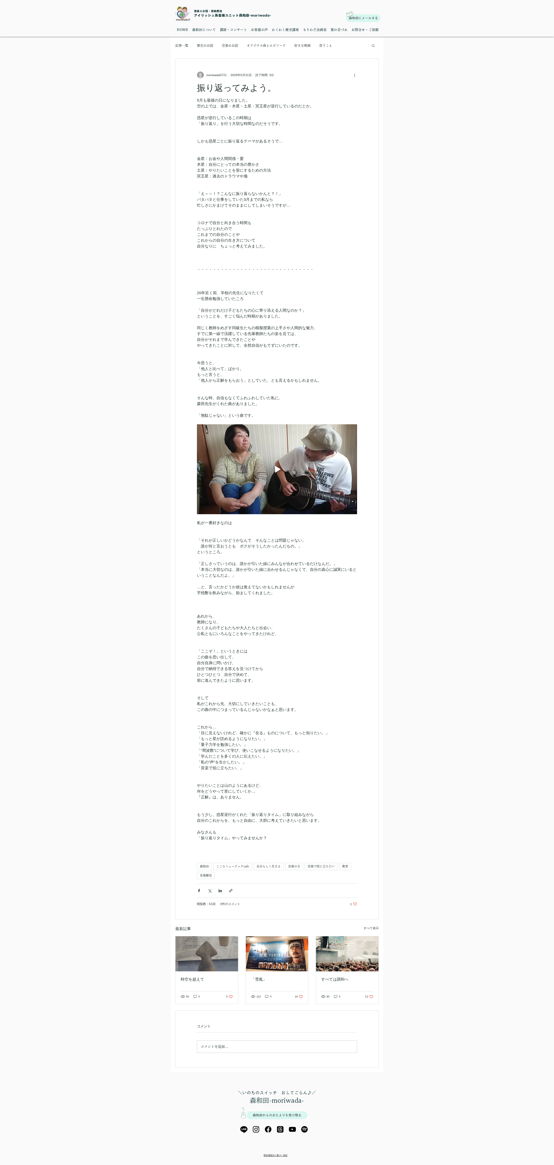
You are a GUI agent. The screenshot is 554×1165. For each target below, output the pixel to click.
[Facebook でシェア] (199, 891)
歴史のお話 (205, 45)
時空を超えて (192, 979)
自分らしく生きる (268, 866)
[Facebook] (268, 1129)
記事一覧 (181, 45)
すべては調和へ (334, 979)
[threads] (280, 1129)
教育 (345, 866)
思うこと (325, 45)
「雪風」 (259, 979)
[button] (373, 45)
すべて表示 (371, 928)
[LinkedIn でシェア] (220, 891)
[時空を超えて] (207, 953)
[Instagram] (256, 1129)
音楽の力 (294, 866)
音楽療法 (206, 875)
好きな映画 (302, 45)
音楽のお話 (230, 45)
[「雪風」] (277, 953)
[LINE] (244, 1129)
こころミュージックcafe (232, 866)
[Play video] (277, 469)
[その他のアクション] (354, 75)
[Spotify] (304, 1129)
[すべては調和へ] (347, 953)
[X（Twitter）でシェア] (210, 891)
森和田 (204, 866)
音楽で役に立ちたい (321, 866)
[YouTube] (292, 1129)
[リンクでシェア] (231, 891)
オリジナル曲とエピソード (266, 45)
